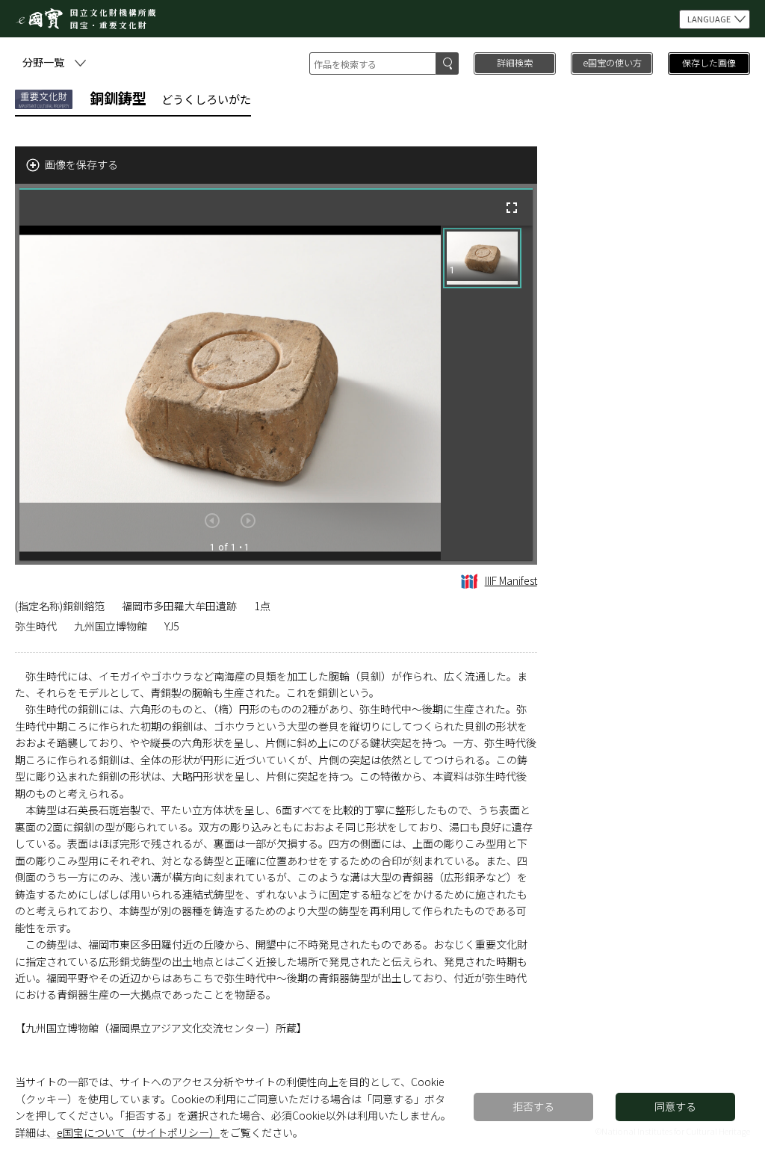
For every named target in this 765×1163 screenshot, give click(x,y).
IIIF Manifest (511, 580)
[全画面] (512, 208)
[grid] (487, 393)
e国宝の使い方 (612, 62)
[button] (482, 258)
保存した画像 (709, 62)
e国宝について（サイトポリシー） (138, 1132)
